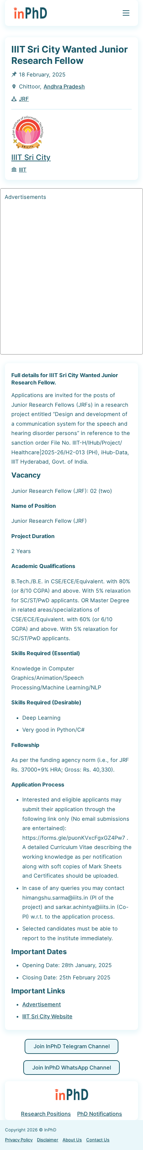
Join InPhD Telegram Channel (72, 1046)
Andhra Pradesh (64, 86)
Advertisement (41, 1004)
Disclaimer (47, 1139)
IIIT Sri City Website (47, 1016)
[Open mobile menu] (126, 13)
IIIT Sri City (31, 157)
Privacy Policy (19, 1139)
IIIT (23, 169)
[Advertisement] (71, 278)
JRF (24, 98)
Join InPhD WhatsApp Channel (71, 1067)
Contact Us (97, 1139)
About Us (72, 1139)
